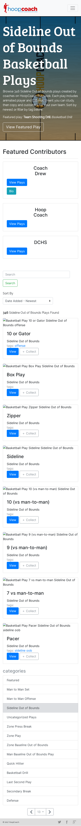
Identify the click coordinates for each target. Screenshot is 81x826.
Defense (12, 800)
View (12, 351)
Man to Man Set (18, 689)
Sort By (8, 293)
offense (20, 346)
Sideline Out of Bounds (23, 708)
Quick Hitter (15, 763)
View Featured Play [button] (23, 127)
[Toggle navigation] (72, 8)
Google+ (74, 822)
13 (39, 812)
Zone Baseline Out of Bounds (27, 745)
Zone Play (14, 736)
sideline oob (23, 650)
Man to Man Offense (21, 699)
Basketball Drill (17, 773)
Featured (13, 680)
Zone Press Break (19, 726)
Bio (11, 191)
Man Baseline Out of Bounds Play (30, 754)
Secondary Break (19, 791)
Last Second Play (19, 782)
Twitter (59, 822)
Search (10, 283)
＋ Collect (29, 351)
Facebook (67, 822)
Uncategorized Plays (21, 717)
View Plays (17, 182)
